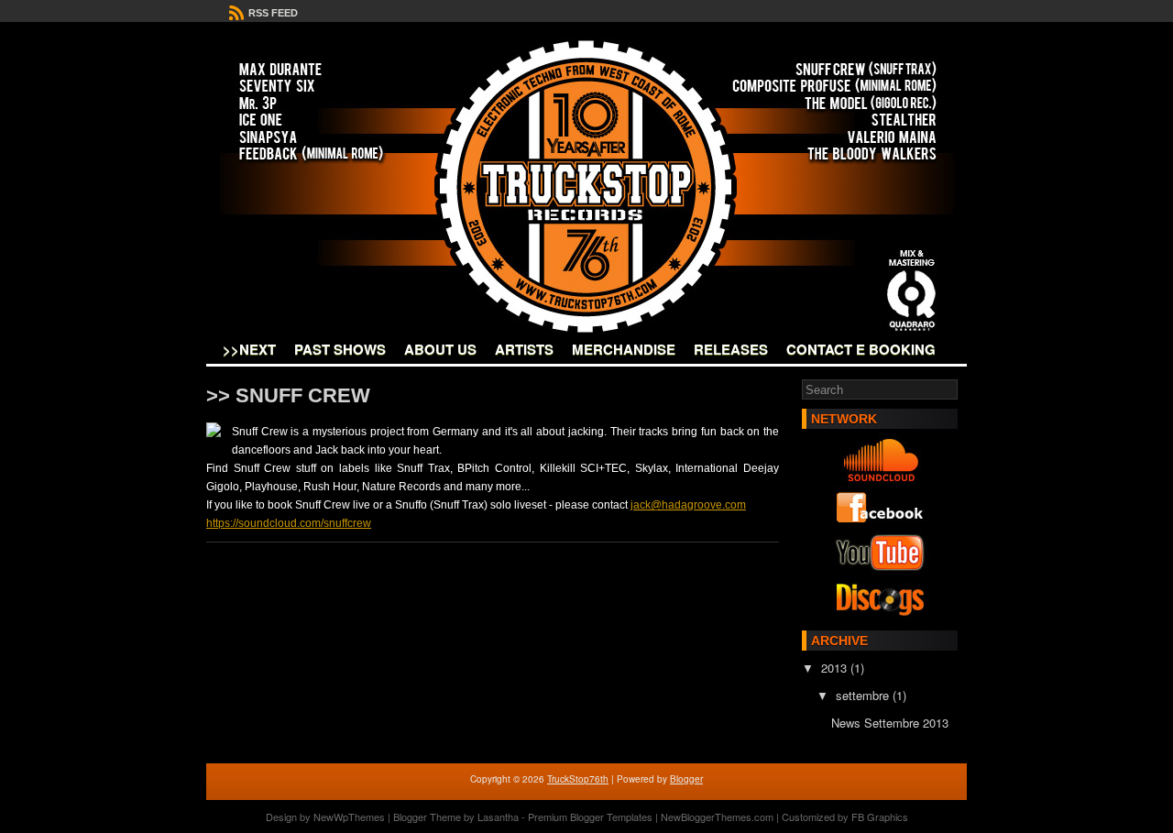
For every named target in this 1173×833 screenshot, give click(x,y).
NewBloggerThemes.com (717, 816)
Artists (524, 349)
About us (440, 349)
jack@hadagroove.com (688, 505)
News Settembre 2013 (889, 722)
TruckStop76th (577, 779)
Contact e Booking (861, 349)
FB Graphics (879, 816)
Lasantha (498, 816)
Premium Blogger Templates (590, 816)
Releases (731, 349)
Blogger (686, 779)
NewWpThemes (349, 816)
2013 (835, 667)
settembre (864, 695)
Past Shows (340, 349)
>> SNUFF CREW (288, 395)
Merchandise (623, 349)
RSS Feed (272, 12)
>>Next (249, 349)
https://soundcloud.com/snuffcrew (288, 523)
